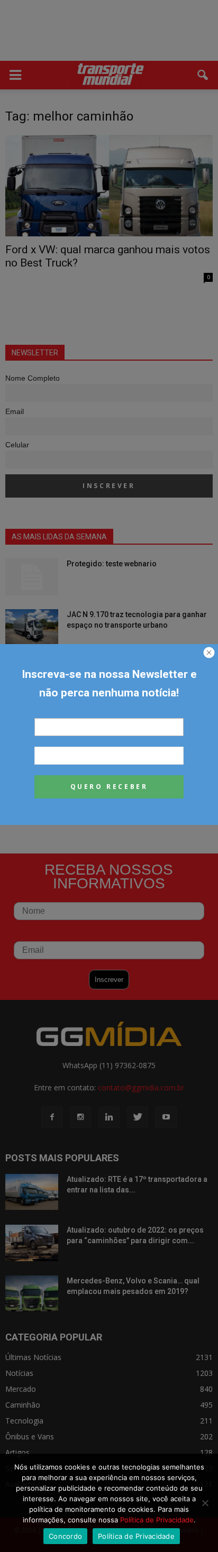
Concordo (65, 1536)
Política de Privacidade (157, 1520)
